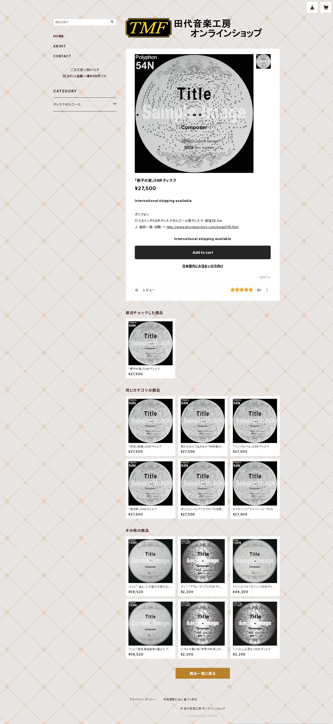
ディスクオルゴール (67, 104)
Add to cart (203, 252)
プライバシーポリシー (142, 699)
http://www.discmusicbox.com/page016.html (203, 227)
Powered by (197, 715)
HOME (58, 36)
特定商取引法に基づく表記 (180, 699)
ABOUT (59, 46)
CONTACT (62, 56)
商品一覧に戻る (203, 673)
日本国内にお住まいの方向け (202, 266)
